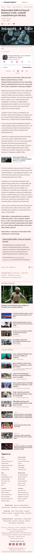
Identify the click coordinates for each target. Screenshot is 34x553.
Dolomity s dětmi (5, 501)
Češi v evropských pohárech (24, 507)
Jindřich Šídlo (24, 273)
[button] (17, 35)
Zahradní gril (28, 513)
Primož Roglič (21, 467)
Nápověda (23, 528)
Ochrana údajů (22, 529)
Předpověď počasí (24, 505)
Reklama (14, 529)
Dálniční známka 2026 (23, 492)
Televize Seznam (6, 535)
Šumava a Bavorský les (6, 495)
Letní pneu (14, 521)
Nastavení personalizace (16, 538)
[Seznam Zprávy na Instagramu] (17, 544)
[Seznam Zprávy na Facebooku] (10, 544)
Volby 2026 (3, 459)
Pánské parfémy (20, 523)
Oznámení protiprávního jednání (10, 533)
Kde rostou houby (6, 507)
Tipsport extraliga (5, 479)
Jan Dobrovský (16, 273)
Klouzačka (9, 513)
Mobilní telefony (18, 519)
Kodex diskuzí (27, 535)
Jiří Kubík (20, 359)
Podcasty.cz (6, 260)
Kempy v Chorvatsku (6, 490)
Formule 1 (3, 483)
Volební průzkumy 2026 (6, 461)
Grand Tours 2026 (22, 470)
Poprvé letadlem (5, 492)
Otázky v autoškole (22, 499)
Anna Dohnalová (22, 397)
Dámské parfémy (7, 521)
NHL (2, 485)
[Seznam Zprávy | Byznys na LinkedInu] (24, 544)
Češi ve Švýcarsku (5, 497)
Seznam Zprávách (19, 258)
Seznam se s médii (17, 535)
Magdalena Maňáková (24, 368)
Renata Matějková (19, 370)
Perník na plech (21, 485)
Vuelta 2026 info (22, 459)
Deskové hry (21, 521)
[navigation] (2, 2)
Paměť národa (6, 18)
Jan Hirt (20, 463)
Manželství (4, 275)
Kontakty (29, 528)
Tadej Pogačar (21, 465)
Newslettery (11, 537)
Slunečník (4, 513)
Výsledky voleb (4, 463)
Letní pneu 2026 (22, 490)
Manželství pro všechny (14, 275)
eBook (4, 23)
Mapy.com (16, 505)
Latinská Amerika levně (6, 499)
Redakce (9, 529)
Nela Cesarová (21, 379)
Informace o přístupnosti (16, 531)
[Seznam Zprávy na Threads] (20, 544)
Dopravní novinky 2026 (23, 495)
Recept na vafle (21, 483)
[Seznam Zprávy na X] (13, 544)
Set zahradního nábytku (18, 513)
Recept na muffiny (22, 477)
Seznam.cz (25, 2)
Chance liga (4, 475)
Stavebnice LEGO (27, 519)
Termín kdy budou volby (6, 465)
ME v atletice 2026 (5, 481)
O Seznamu (11, 528)
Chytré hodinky (12, 523)
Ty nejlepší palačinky (23, 475)
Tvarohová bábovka (22, 481)
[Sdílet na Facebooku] (29, 267)
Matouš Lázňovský (23, 406)
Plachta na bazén (19, 511)
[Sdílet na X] (32, 267)
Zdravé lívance (21, 479)
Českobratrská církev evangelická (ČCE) (11, 277)
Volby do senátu (5, 467)
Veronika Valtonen (23, 388)
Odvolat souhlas (20, 537)
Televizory (27, 521)
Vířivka (16, 515)
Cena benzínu (14, 507)
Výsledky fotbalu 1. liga (6, 477)
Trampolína (27, 511)
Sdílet (10, 23)
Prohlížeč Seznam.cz (26, 533)
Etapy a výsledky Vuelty (23, 461)
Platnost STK (21, 501)
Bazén (12, 511)
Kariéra (17, 528)
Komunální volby (5, 470)
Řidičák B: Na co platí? (23, 497)
